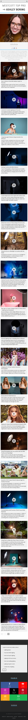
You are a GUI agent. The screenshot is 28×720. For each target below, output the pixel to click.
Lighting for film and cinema (10, 658)
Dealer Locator (10, 716)
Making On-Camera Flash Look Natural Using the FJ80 (13, 424)
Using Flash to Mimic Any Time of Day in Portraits (12, 540)
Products (4, 716)
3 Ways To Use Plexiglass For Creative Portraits (12, 595)
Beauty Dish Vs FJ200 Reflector (8, 395)
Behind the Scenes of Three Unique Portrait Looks (13, 222)
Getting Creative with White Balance (9, 167)
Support (15, 716)
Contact (14, 718)
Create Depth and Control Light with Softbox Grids (13, 195)
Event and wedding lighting (9, 661)
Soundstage (20, 716)
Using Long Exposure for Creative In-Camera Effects (13, 624)
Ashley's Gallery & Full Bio (14, 59)
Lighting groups (7, 649)
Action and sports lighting (9, 655)
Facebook (14, 705)
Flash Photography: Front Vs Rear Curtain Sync (12, 568)
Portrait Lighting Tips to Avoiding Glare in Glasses (13, 338)
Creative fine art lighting (9, 666)
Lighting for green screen (9, 664)
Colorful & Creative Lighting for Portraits (10, 110)
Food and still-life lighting (9, 652)
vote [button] (4, 669)
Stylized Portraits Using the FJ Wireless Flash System (13, 280)
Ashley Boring (14, 44)
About (25, 716)
